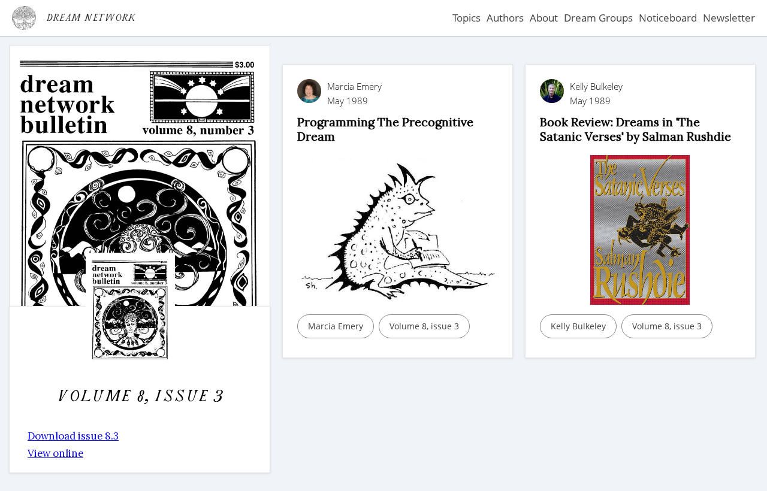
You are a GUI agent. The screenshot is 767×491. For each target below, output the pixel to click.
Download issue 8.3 (73, 435)
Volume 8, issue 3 (424, 326)
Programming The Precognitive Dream (385, 129)
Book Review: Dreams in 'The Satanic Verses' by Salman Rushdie (635, 129)
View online (55, 453)
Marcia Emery (335, 326)
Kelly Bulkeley (578, 326)
